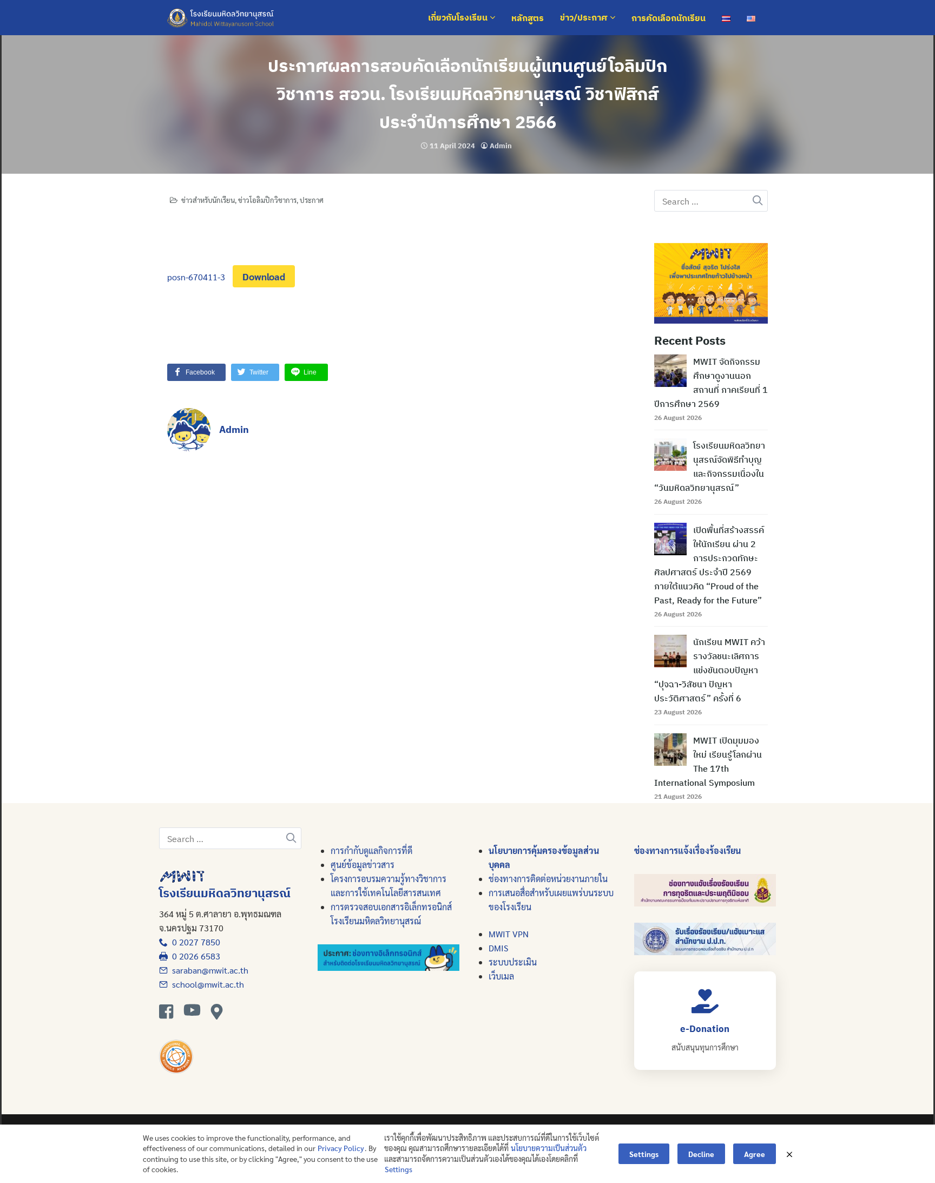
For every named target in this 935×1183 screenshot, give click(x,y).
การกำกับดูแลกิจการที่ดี (371, 850)
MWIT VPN (509, 933)
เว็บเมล (501, 976)
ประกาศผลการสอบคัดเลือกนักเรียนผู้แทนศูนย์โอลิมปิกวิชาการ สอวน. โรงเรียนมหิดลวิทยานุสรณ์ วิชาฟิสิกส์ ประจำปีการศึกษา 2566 (467, 93)
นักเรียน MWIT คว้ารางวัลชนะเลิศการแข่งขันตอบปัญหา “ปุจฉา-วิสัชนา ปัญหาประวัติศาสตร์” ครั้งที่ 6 (709, 670)
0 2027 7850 (194, 942)
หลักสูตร (527, 17)
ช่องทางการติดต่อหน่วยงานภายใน (548, 878)
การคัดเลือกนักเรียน (668, 17)
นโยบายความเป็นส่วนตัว (549, 1148)
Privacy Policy (341, 1148)
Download (263, 276)
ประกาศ (312, 200)
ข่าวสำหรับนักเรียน (208, 200)
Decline (701, 1154)
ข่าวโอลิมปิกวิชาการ (267, 200)
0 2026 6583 (194, 956)
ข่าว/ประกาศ (585, 17)
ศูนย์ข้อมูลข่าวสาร (362, 864)
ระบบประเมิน (513, 962)
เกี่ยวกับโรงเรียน (459, 17)
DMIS (498, 948)
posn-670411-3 (196, 276)
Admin (501, 145)
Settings (398, 1169)
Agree (754, 1154)
